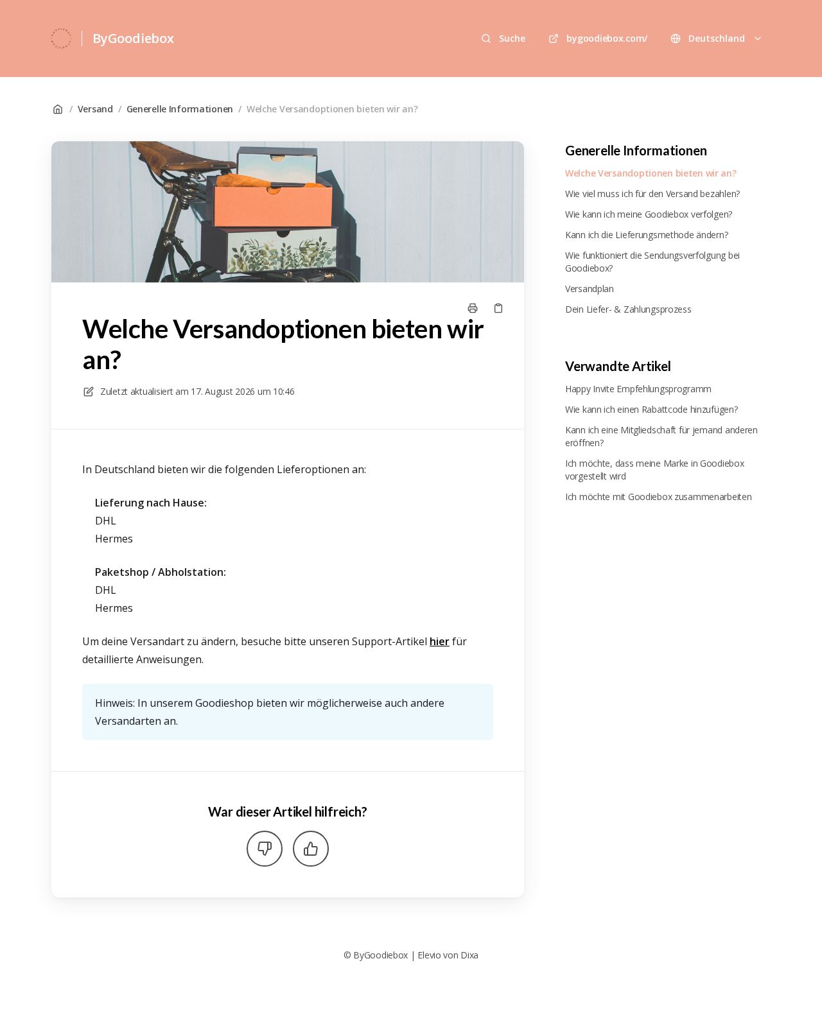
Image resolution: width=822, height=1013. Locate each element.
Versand (95, 109)
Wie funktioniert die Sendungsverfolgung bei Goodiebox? (652, 261)
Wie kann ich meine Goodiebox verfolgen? (648, 214)
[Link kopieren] (498, 308)
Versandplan (589, 288)
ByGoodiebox (133, 38)
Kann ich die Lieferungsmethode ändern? (646, 235)
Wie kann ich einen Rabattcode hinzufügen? (651, 409)
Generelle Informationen (180, 109)
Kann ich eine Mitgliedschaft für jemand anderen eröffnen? (661, 436)
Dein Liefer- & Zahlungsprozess (628, 309)
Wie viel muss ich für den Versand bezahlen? (652, 193)
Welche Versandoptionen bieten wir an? (332, 109)
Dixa (469, 955)
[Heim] (61, 38)
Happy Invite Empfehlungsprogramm (638, 389)
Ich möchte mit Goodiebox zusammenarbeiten (658, 496)
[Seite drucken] (472, 308)
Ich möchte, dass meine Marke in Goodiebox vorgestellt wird (654, 469)
